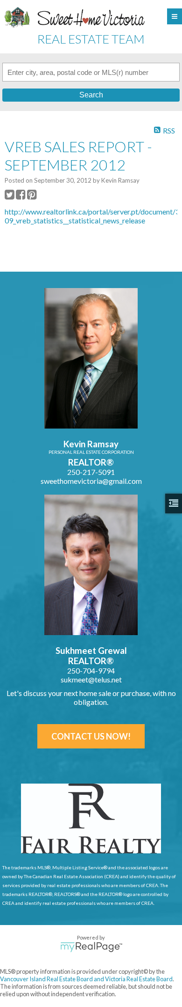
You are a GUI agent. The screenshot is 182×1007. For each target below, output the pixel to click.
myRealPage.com (91, 947)
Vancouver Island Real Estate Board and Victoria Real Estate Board (86, 979)
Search (91, 95)
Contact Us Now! (91, 736)
